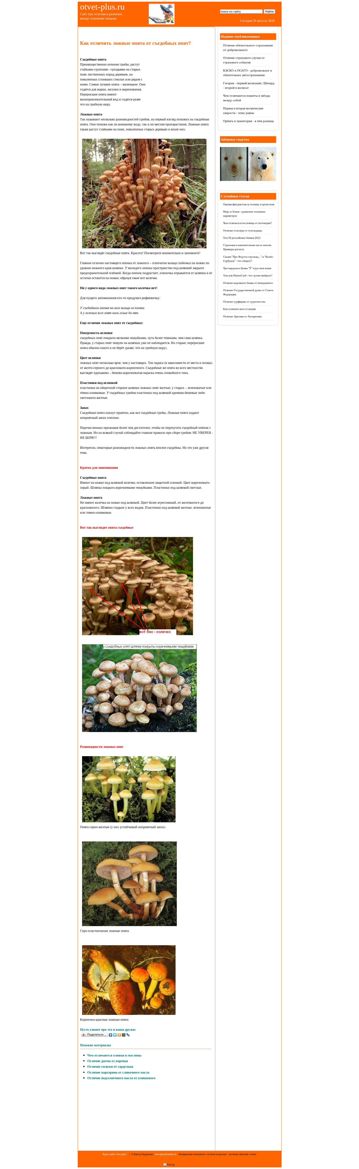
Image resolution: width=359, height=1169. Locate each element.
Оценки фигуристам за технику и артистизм (248, 204)
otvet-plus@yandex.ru (165, 1154)
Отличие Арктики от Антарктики (242, 316)
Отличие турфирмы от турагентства (244, 301)
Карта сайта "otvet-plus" (115, 1154)
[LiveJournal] (128, 1035)
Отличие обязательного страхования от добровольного (248, 47)
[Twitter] (115, 1035)
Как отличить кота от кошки (239, 308)
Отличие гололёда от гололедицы (242, 230)
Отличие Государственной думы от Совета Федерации (248, 292)
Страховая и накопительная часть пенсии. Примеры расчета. (247, 247)
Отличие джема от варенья (107, 1060)
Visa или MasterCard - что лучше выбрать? (247, 275)
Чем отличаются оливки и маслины (114, 1055)
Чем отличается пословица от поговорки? (247, 223)
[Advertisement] (180, 85)
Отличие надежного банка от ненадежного (248, 283)
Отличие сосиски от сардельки (110, 1066)
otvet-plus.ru (102, 6)
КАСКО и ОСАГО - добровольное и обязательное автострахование (247, 72)
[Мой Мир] (124, 1035)
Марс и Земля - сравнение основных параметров (244, 213)
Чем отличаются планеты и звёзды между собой (246, 98)
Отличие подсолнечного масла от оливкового (121, 1077)
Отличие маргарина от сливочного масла (118, 1072)
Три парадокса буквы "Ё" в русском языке (247, 268)
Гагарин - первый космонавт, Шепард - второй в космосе (248, 85)
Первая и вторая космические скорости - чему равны (243, 110)
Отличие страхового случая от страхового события (244, 60)
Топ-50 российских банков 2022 (242, 237)
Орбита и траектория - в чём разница (248, 121)
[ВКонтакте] (110, 1035)
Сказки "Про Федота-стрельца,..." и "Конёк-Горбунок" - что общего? (248, 258)
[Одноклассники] (119, 1035)
